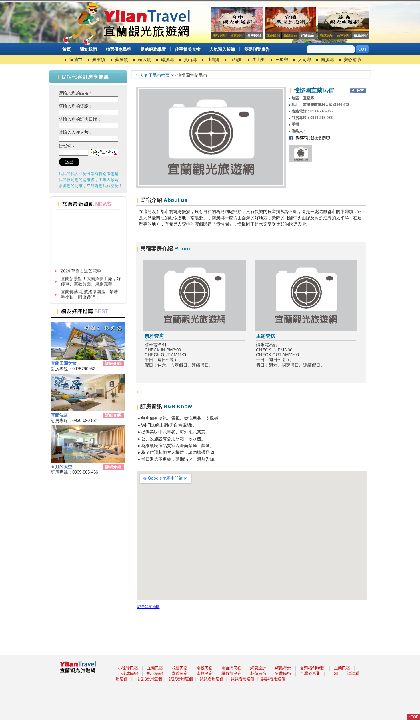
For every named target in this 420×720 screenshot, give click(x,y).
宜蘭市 (75, 59)
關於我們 (88, 49)
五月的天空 (61, 466)
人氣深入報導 (222, 49)
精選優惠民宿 (118, 49)
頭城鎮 (144, 59)
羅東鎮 (98, 59)
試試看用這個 (150, 679)
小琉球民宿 (128, 668)
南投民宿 (205, 668)
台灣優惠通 (310, 673)
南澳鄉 (327, 59)
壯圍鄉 (213, 59)
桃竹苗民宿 (231, 673)
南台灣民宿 (231, 668)
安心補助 (352, 59)
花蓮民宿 (180, 668)
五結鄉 (235, 59)
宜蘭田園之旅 (64, 363)
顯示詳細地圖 (148, 607)
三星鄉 (281, 59)
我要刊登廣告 (257, 49)
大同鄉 (304, 59)
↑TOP (414, 717)
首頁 (66, 49)
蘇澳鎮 (121, 59)
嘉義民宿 (180, 673)
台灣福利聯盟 (312, 668)
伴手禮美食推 (188, 49)
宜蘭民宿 (155, 668)
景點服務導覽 (153, 49)
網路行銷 (283, 668)
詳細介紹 (113, 363)
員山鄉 (190, 59)
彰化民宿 (155, 673)
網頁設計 (258, 668)
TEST (334, 673)
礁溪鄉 (167, 59)
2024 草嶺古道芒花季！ (83, 265)
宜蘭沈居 (59, 415)
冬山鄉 (258, 59)
